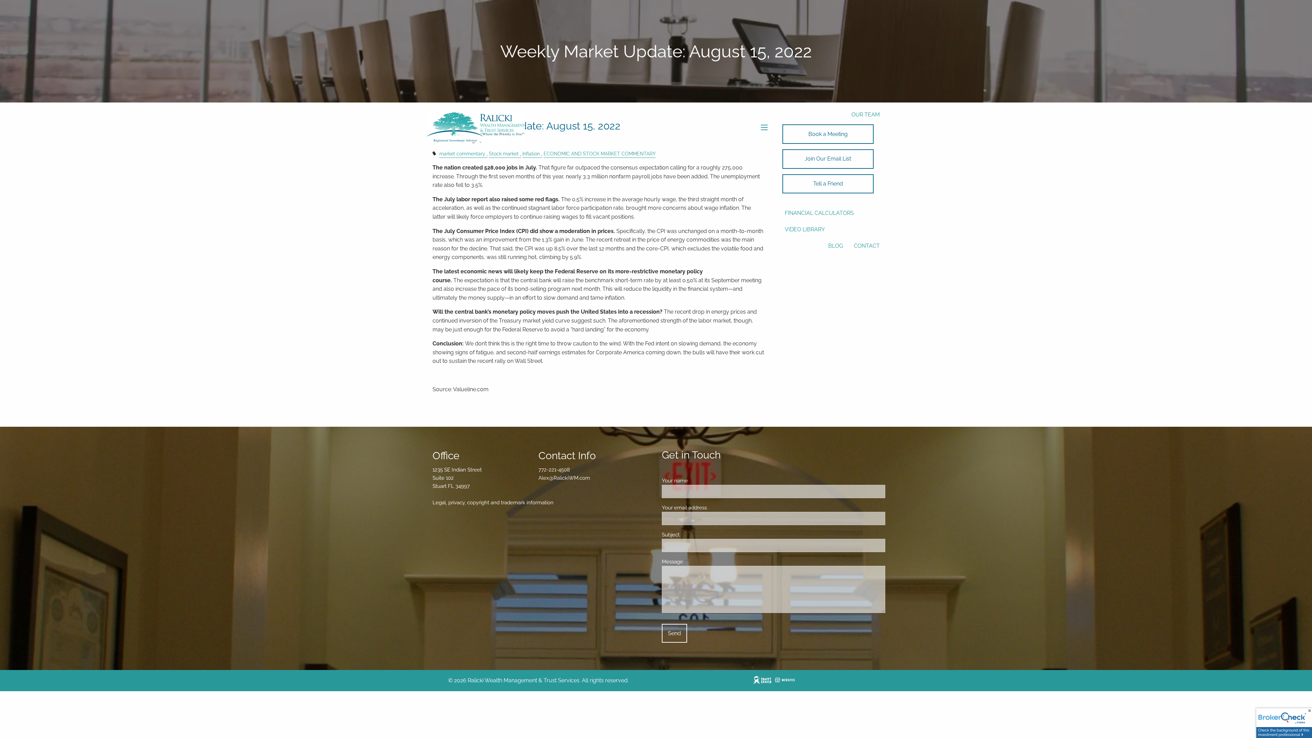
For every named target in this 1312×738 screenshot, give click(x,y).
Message (697, 562)
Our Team (865, 114)
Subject (695, 535)
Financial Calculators (819, 213)
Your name (699, 481)
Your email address (709, 508)
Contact (867, 246)
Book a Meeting (828, 134)
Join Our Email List (828, 158)
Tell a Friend (828, 183)
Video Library (805, 229)
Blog (835, 246)
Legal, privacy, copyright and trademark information (493, 503)
